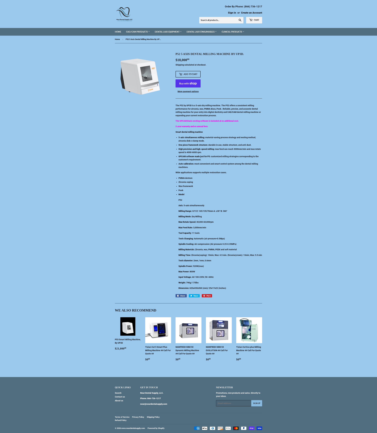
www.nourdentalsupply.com (133, 428)
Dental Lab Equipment (167, 31)
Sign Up (256, 403)
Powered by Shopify (156, 428)
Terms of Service (122, 417)
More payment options (188, 91)
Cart (256, 20)
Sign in (232, 12)
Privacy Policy (138, 417)
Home (118, 31)
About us (119, 400)
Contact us (120, 397)
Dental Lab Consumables (201, 31)
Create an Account (251, 12)
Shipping (180, 65)
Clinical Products (232, 31)
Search (118, 393)
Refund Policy (121, 420)
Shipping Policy (153, 417)
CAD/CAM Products (137, 31)
